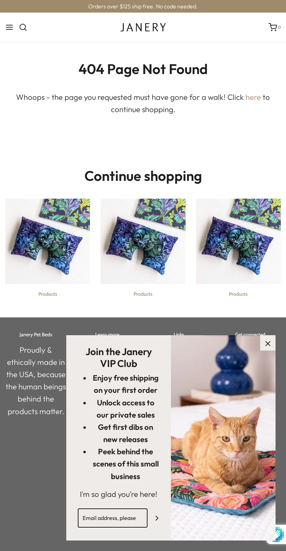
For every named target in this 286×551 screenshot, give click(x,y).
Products (47, 294)
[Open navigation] (9, 27)
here (253, 97)
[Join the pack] (157, 518)
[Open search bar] (25, 27)
